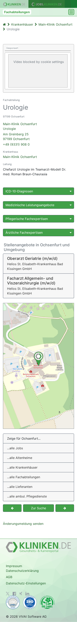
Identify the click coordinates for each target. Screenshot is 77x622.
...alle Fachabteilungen (23, 477)
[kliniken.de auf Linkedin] (27, 593)
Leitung (7, 164)
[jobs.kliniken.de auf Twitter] (7, 593)
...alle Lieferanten (19, 487)
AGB (9, 577)
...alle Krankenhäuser (22, 467)
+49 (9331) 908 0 (16, 144)
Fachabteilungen (17, 12)
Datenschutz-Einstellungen (26, 583)
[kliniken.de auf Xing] (20, 593)
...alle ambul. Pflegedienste (27, 496)
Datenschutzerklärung (22, 571)
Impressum (14, 566)
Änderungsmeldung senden (23, 524)
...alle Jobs (15, 448)
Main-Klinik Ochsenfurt (20, 157)
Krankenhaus (10, 151)
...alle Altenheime (19, 458)
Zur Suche (38, 508)
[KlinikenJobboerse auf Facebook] (14, 593)
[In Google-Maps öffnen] (38, 366)
